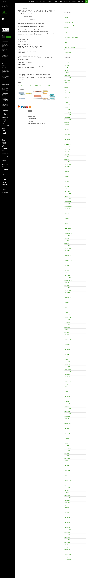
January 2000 (67, 495)
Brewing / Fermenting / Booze (70, 25)
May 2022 (66, 186)
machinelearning (5, 154)
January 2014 (67, 366)
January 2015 (67, 349)
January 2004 (67, 465)
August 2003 (67, 468)
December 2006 (67, 448)
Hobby (65, 32)
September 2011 (68, 403)
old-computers (5, 169)
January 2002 (67, 482)
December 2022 (67, 169)
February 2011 (67, 408)
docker (30, 110)
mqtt (3, 159)
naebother (4, 160)
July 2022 (66, 181)
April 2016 (66, 337)
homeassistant (5, 149)
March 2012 (67, 393)
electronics (4, 131)
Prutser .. (4, 1)
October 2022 (67, 174)
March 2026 (67, 75)
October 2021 (67, 203)
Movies (66, 39)
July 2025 (66, 95)
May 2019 (66, 270)
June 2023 (66, 154)
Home (44, 1)
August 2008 (67, 433)
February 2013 (67, 381)
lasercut (4, 152)
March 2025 (67, 104)
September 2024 (68, 119)
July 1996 (66, 512)
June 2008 (66, 435)
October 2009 (67, 423)
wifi (7, 192)
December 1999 (67, 497)
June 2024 (66, 127)
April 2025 (66, 102)
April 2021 (66, 218)
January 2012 (67, 396)
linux (7, 152)
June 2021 (66, 213)
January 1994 (67, 522)
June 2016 (66, 332)
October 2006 (67, 450)
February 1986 (67, 554)
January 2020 (67, 250)
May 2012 (66, 389)
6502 (3, 110)
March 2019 (67, 275)
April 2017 (66, 312)
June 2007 (66, 445)
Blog (37, 1)
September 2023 (68, 146)
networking (4, 163)
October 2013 (67, 374)
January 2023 (67, 166)
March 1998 (67, 502)
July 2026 (66, 65)
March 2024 (67, 134)
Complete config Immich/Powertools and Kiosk (5, 76)
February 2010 (67, 421)
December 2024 (67, 112)
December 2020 (67, 228)
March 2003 (67, 470)
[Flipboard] (27, 107)
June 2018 (66, 285)
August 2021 (67, 208)
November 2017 (67, 297)
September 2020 (68, 233)
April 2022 (66, 188)
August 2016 (67, 327)
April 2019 (66, 272)
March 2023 (67, 161)
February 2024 (67, 137)
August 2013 (67, 376)
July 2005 (66, 460)
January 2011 (67, 411)
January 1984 (67, 557)
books (8, 125)
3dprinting (66, 17)
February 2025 (67, 107)
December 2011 (67, 398)
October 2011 (67, 401)
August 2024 (67, 122)
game (7, 137)
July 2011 (66, 406)
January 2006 (67, 458)
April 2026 (66, 72)
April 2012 (66, 391)
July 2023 (66, 151)
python (4, 184)
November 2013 (67, 371)
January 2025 (67, 109)
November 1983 (67, 559)
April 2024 (66, 132)
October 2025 (67, 87)
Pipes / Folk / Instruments (69, 47)
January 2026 (67, 80)
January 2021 (67, 225)
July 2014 (66, 354)
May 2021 (66, 216)
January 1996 (67, 517)
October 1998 (67, 500)
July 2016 (66, 329)
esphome (4, 135)
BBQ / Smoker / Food (68, 22)
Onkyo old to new (5, 103)
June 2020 (66, 238)
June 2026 (66, 67)
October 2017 (67, 300)
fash (31, 16)
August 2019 (67, 263)
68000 (6, 110)
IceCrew (66, 34)
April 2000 (66, 492)
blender (4, 125)
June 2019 (66, 267)
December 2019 (67, 253)
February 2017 (67, 317)
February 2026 (67, 77)
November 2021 (67, 201)
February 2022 (67, 193)
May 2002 (66, 477)
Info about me (50, 1)
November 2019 (67, 255)
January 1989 (67, 542)
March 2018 (67, 287)
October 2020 (67, 230)
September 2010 (68, 416)
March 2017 (67, 314)
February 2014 (67, 364)
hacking (3, 140)
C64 (3, 127)
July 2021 (66, 211)
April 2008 (66, 438)
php (3, 174)
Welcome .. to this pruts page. (70, 1)
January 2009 (67, 428)
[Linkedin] (22, 107)
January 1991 (67, 537)
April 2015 (66, 347)
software (3, 191)
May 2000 (66, 490)
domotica (4, 128)
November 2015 (67, 344)
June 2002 (66, 475)
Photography (67, 44)
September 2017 (68, 302)
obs (7, 164)
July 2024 (66, 124)
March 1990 (67, 539)
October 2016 (67, 324)
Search (3, 35)
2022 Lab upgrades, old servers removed (36, 122)
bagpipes (5, 121)
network (3, 161)
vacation (4, 192)
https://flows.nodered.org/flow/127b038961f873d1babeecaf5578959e (35, 85)
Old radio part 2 (5, 70)
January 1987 (67, 547)
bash (3, 123)
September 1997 (68, 505)
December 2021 (67, 198)
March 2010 (67, 418)
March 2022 (67, 191)
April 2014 (66, 359)
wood (3, 193)
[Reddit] (19, 107)
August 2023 (67, 149)
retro (4, 189)
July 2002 (66, 473)
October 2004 (67, 463)
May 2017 (66, 309)
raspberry (5, 186)
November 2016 (67, 322)
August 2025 (67, 92)
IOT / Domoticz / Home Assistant (71, 37)
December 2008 (67, 431)
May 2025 (66, 99)
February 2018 (67, 290)
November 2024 (67, 114)
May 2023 (66, 156)
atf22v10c (4, 119)
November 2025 (67, 85)
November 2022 (67, 171)
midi (3, 156)
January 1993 (67, 527)
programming (4, 179)
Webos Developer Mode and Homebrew (5, 94)
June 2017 (66, 307)
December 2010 (67, 413)
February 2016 (67, 339)
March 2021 (67, 221)
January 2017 (67, 319)
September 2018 (68, 280)
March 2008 (67, 440)
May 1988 (66, 544)
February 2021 (67, 223)
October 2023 (67, 144)
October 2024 (67, 117)
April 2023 (66, 159)
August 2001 (67, 485)
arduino (5, 114)
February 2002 (67, 480)
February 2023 (67, 164)
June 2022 (66, 183)
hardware (4, 144)
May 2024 (66, 129)
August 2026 (67, 62)
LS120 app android (32, 117)
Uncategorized (67, 52)
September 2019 (68, 260)
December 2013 (67, 369)
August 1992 (67, 532)
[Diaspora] (24, 107)
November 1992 (67, 529)
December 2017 (67, 295)
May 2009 (66, 426)
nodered (4, 164)
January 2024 (67, 139)
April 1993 (66, 524)
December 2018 (67, 277)
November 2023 (67, 141)
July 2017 (66, 305)
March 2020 (67, 245)
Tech (65, 49)
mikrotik (6, 157)
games (4, 139)
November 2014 (67, 351)
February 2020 (67, 248)
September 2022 (68, 176)
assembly (5, 117)
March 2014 (67, 361)
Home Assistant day (5, 71)
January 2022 (67, 196)
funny (4, 137)
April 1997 (66, 507)
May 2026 (66, 70)
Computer (25, 8)
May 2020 (66, 240)
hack (7, 139)
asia (2, 115)
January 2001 (67, 487)
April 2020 (66, 243)
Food (65, 30)
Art (65, 20)
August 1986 (67, 552)
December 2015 (67, 342)
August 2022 (67, 179)
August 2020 (67, 235)
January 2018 (67, 292)
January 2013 (67, 384)
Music (65, 42)
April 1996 (66, 515)
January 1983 (67, 561)
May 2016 (66, 334)
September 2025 (68, 90)
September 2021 (68, 206)
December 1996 (67, 510)
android (3, 112)
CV (40, 1)
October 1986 (67, 549)
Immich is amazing (5, 84)
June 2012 (66, 386)
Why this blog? (81, 1)
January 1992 (67, 534)
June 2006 (66, 453)
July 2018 (66, 282)
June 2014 (66, 356)
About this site (31, 1)
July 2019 (66, 265)
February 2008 (67, 443)
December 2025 (67, 82)
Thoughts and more (58, 1)
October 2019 (67, 258)
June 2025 (66, 97)
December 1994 (67, 519)
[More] (30, 107)
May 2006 (66, 455)
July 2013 (66, 379)
